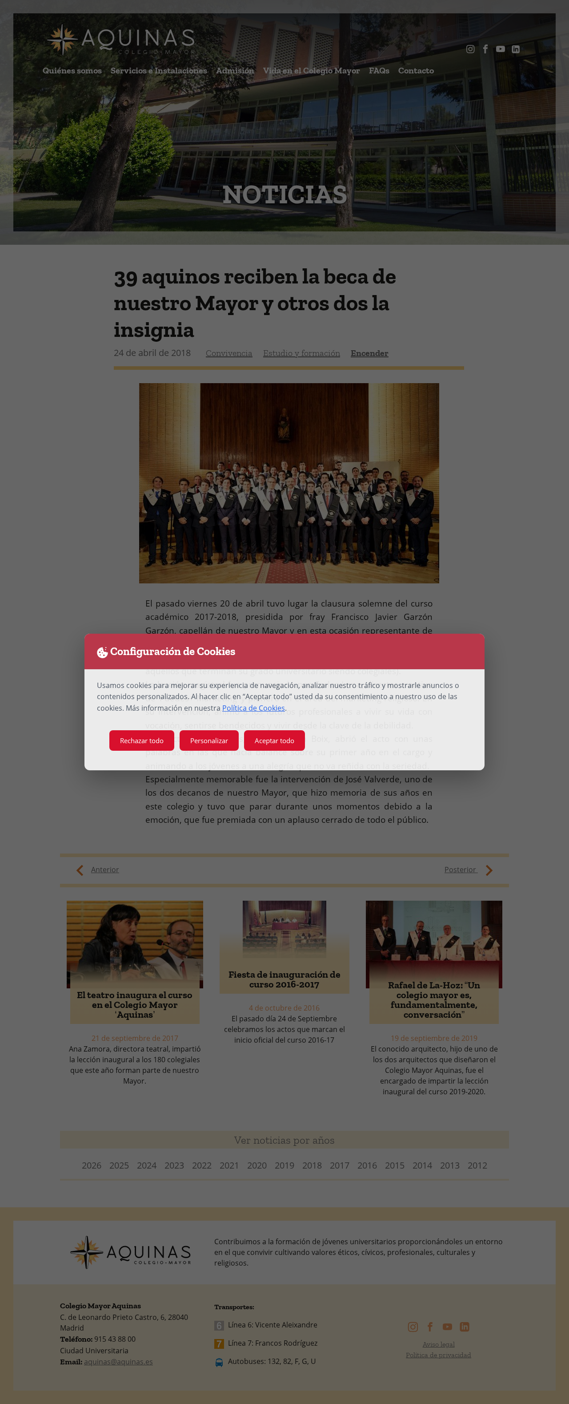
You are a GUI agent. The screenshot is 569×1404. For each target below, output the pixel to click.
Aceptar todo (274, 740)
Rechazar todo (142, 740)
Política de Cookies (253, 708)
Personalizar (209, 740)
